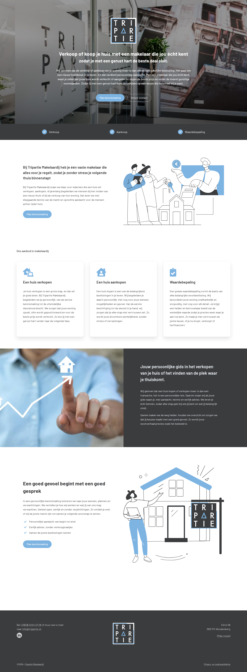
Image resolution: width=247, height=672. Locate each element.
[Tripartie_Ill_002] (123, 624)
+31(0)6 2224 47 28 (31, 624)
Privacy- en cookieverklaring (217, 664)
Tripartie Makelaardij (34, 664)
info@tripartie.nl (31, 629)
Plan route (224, 635)
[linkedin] (19, 635)
